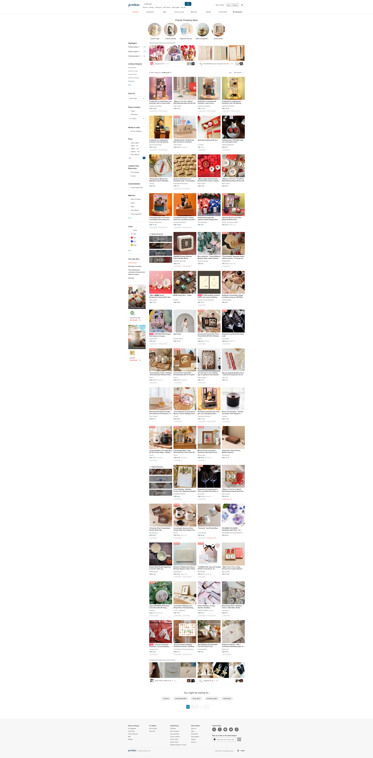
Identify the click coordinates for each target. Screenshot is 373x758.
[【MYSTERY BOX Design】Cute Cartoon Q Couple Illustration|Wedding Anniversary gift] (160, 321)
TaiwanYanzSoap (203, 261)
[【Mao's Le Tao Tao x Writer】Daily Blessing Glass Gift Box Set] (184, 88)
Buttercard (225, 649)
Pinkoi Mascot (195, 736)
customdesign (202, 533)
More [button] (130, 85)
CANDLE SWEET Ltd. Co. (206, 610)
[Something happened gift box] (209, 127)
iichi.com (193, 742)
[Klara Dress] (184, 321)
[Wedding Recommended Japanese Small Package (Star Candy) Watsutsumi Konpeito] (209, 204)
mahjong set (158, 7)
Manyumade (201, 455)
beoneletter (225, 339)
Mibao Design (202, 377)
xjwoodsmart (226, 455)
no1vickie (200, 145)
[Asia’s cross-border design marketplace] (133, 5)
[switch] (137, 47)
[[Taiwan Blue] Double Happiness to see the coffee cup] (160, 554)
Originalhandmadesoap (180, 183)
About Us (193, 728)
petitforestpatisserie (228, 145)
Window (130, 739)
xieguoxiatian (153, 339)
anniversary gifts (212, 698)
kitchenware (227, 698)
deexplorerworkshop (155, 106)
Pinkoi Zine (131, 731)
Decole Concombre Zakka (230, 222)
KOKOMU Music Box (179, 261)
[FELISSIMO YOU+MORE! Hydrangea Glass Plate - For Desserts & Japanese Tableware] (233, 515)
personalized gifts (180, 698)
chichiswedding (202, 222)
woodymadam (153, 533)
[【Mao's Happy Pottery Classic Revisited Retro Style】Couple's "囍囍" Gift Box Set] (209, 165)
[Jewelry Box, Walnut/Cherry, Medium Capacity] (233, 437)
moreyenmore (153, 649)
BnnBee (175, 300)
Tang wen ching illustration (206, 300)
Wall (129, 736)
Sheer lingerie (176, 7)
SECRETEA (201, 571)
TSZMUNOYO (226, 261)
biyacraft (145, 7)
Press (192, 731)
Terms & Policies (175, 736)
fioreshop (152, 610)
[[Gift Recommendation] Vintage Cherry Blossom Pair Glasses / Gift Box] (160, 398)
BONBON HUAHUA (179, 494)
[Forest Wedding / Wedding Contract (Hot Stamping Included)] (184, 476)
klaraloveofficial (178, 339)
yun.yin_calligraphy (179, 610)
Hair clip (183, 7)
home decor (196, 698)
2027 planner (166, 7)
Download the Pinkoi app (225, 739)
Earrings (151, 7)
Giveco (200, 339)
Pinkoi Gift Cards (133, 734)
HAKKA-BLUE (153, 571)
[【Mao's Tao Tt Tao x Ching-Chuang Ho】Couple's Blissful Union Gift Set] (233, 554)
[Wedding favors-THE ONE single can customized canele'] (233, 127)
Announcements (174, 734)
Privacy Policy (174, 739)
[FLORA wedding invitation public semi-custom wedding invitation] (209, 282)
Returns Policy (174, 742)
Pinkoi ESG (194, 734)
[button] (144, 158)
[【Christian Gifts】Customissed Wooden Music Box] (160, 515)
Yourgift (151, 183)
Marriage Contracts (134, 266)
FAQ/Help (173, 728)
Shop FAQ (152, 731)
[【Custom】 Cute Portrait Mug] (209, 515)
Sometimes (225, 610)
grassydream (177, 571)
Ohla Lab (225, 377)
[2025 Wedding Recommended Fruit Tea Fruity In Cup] (209, 631)
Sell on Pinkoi (220, 5)
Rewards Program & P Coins (178, 744)
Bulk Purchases (174, 731)
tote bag (131, 278)
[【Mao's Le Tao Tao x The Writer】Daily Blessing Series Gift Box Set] (233, 165)
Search (188, 4)
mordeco (224, 416)
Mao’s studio (177, 106)
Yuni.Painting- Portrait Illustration (183, 649)
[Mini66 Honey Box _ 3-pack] (184, 282)
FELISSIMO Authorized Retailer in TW (233, 533)
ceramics (166, 698)
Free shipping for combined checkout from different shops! (136, 272)
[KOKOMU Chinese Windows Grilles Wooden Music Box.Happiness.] (184, 243)
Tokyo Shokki (177, 145)
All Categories (132, 728)
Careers (193, 739)
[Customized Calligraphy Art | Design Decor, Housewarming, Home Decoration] (184, 592)
